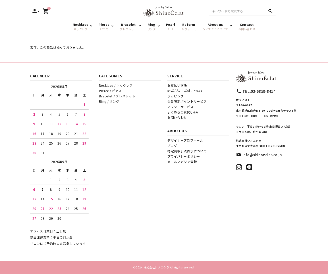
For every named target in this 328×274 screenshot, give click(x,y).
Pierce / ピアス (110, 91)
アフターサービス (180, 107)
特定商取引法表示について (187, 151)
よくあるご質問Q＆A (182, 112)
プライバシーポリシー (183, 156)
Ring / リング (109, 101)
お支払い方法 (177, 85)
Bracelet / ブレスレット (117, 96)
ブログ (172, 145)
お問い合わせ (177, 117)
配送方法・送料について (185, 91)
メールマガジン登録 (182, 161)
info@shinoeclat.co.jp (262, 154)
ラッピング (175, 96)
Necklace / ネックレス (116, 85)
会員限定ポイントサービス (187, 101)
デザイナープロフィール (185, 140)
